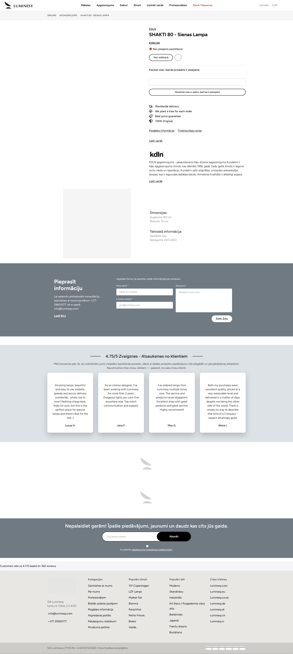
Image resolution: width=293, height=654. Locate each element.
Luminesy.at (217, 609)
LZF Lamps (135, 591)
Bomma (133, 603)
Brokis (132, 621)
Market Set (135, 597)
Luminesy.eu (217, 591)
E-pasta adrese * (124, 299)
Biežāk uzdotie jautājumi (103, 603)
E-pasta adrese (158, 75)
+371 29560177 (57, 621)
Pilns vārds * (122, 285)
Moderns (174, 585)
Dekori (124, 5)
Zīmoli (137, 5)
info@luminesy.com (66, 308)
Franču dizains (178, 626)
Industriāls (175, 597)
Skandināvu (176, 591)
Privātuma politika (99, 627)
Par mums (94, 591)
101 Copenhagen (139, 585)
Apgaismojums (105, 5)
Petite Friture (137, 615)
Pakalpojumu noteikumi (102, 621)
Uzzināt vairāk (155, 5)
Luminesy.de (217, 603)
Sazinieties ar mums (100, 585)
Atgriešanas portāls (99, 615)
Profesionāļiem (178, 5)
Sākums (51, 15)
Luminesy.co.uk (219, 597)
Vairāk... (133, 627)
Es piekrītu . (146, 549)
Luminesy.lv (217, 621)
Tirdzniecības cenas (190, 130)
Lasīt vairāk (155, 140)
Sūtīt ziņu (222, 318)
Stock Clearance (202, 5)
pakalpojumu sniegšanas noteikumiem (152, 549)
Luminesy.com (219, 585)
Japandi (174, 620)
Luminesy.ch (217, 615)
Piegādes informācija (161, 130)
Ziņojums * (181, 285)
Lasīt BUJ (60, 315)
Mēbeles (86, 5)
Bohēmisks (175, 614)
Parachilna (135, 609)
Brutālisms (175, 632)
